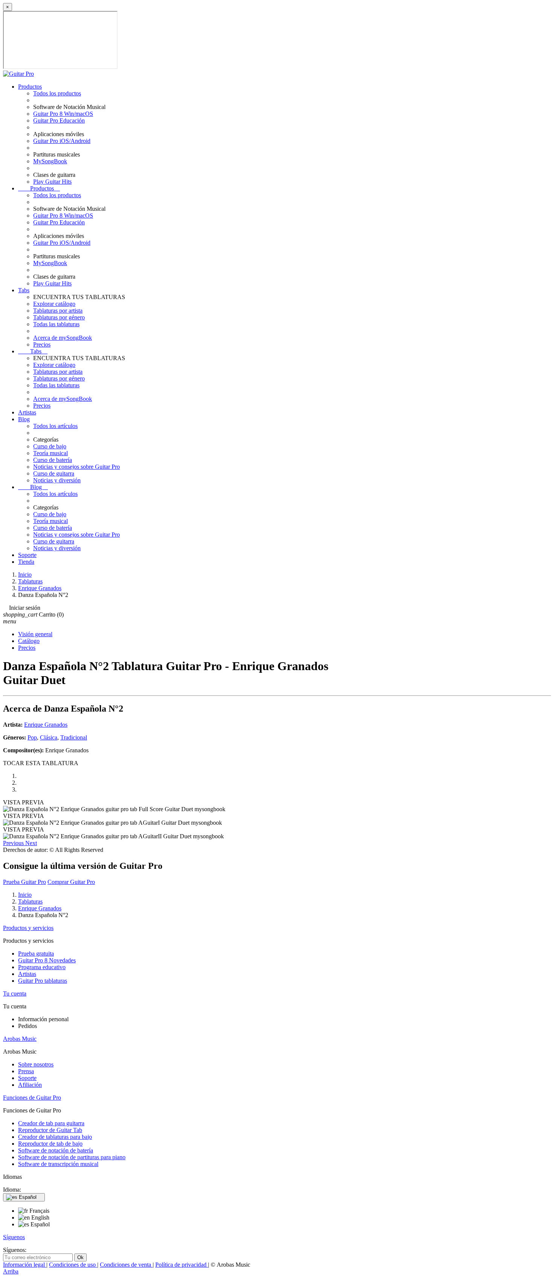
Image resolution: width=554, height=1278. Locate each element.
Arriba (10, 1271)
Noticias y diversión (57, 480)
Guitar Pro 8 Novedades (47, 960)
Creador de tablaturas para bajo (55, 1137)
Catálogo (29, 641)
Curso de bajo (49, 446)
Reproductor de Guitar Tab (50, 1130)
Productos (30, 86)
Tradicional (73, 737)
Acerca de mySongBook (62, 337)
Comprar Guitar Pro (71, 882)
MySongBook (50, 161)
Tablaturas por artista (58, 310)
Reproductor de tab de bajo (50, 1143)
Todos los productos (57, 93)
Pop (32, 737)
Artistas (27, 412)
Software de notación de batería (55, 1150)
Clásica (48, 737)
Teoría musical (50, 453)
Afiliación (30, 1085)
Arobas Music (20, 1039)
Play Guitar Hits (52, 181)
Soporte (27, 555)
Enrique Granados (45, 724)
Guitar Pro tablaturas (42, 980)
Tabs (23, 290)
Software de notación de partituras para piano (71, 1157)
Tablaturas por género (59, 317)
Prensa (26, 1071)
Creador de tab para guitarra (51, 1123)
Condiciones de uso (73, 1264)
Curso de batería (52, 460)
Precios (42, 344)
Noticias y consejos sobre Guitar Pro (76, 466)
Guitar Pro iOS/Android (61, 141)
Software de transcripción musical (58, 1164)
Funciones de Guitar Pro (32, 1097)
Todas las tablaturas (56, 324)
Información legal (24, 1264)
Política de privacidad (181, 1264)
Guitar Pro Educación (59, 120)
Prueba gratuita (36, 953)
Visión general (35, 634)
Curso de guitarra (53, 473)
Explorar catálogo (54, 304)
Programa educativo (42, 967)
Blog (24, 419)
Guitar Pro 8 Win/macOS (63, 113)
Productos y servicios (28, 928)
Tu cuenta (14, 993)
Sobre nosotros (36, 1064)
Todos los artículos (55, 426)
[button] (14, 843)
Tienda (26, 561)
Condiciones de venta (126, 1264)
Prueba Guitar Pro (24, 882)
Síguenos (14, 1237)
